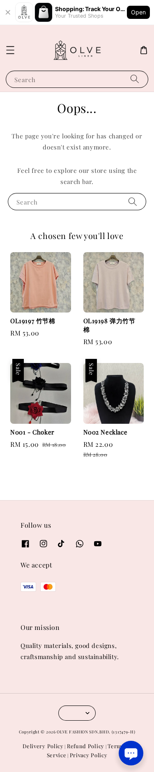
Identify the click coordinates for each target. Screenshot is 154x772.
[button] (10, 50)
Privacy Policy (89, 754)
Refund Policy (85, 745)
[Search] (135, 79)
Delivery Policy (43, 745)
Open (138, 12)
